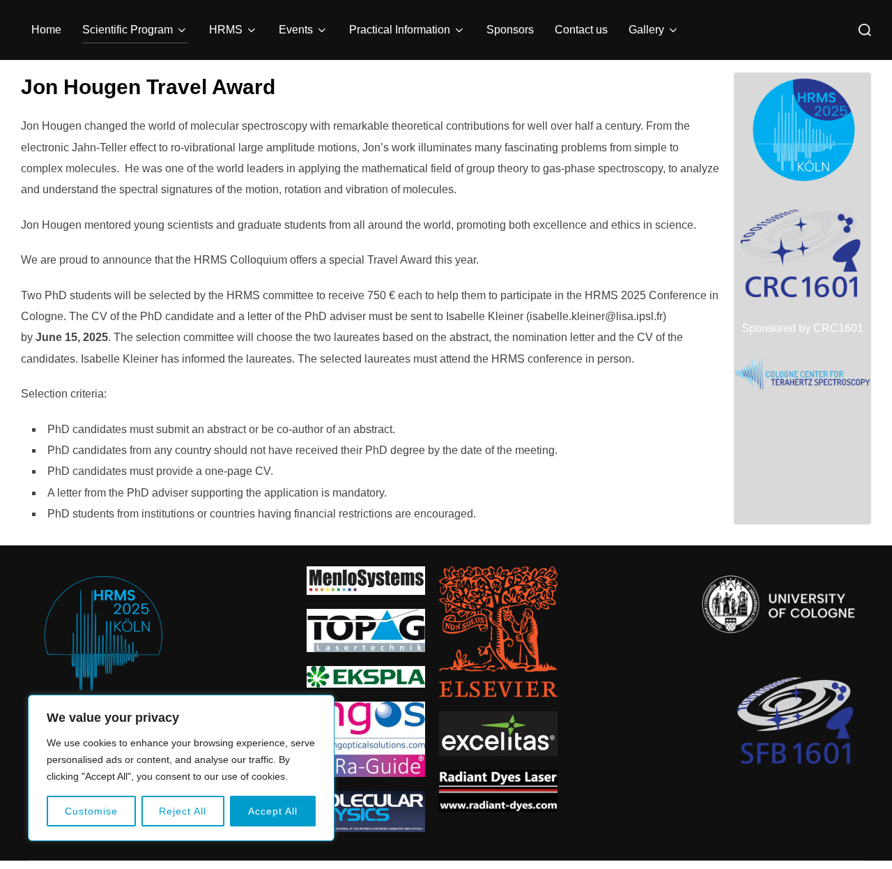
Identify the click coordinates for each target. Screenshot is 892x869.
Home (46, 30)
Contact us (581, 30)
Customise (91, 811)
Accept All (273, 811)
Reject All (182, 811)
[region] (181, 768)
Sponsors (510, 30)
